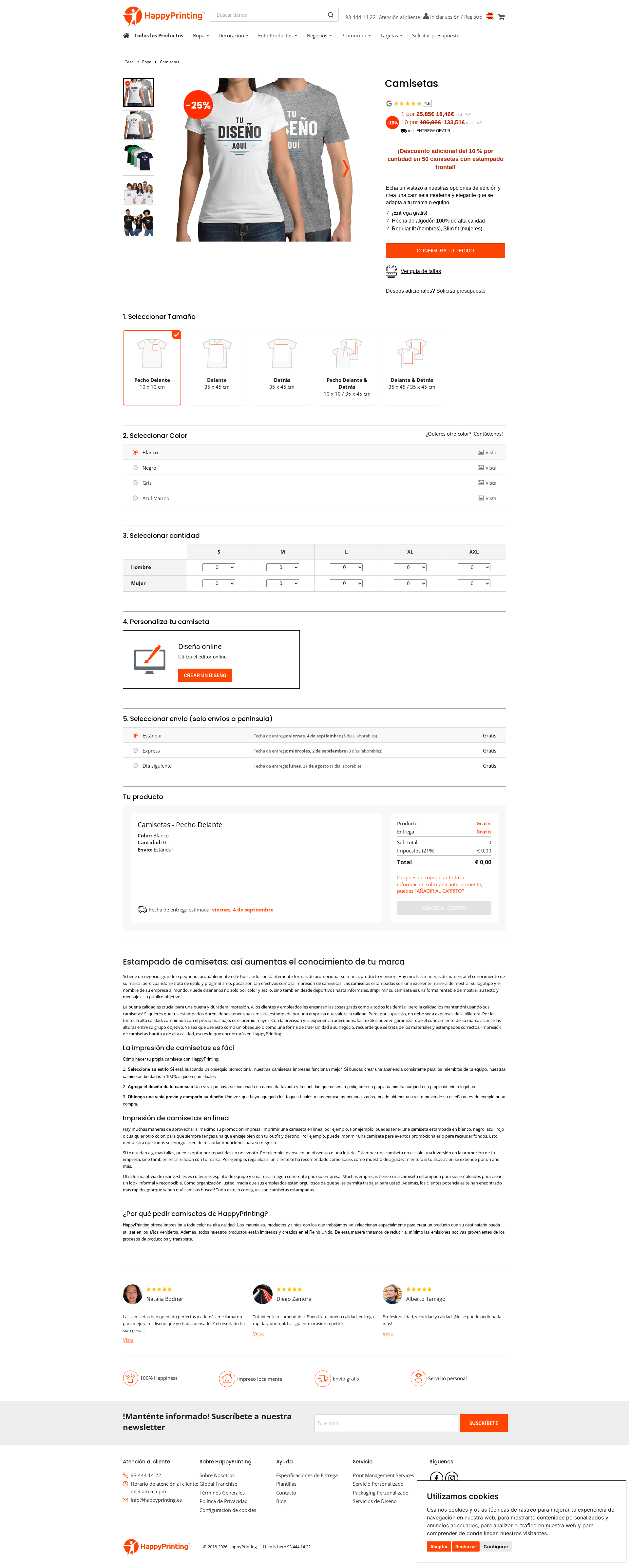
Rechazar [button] (465, 1546)
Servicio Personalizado (378, 1483)
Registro (473, 16)
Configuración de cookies (228, 1510)
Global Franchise (218, 1483)
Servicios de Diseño (375, 1501)
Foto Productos (275, 35)
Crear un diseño (205, 675)
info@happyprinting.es (156, 1500)
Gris (147, 482)
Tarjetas (389, 35)
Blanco (150, 452)
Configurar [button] (496, 1546)
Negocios (317, 35)
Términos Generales (222, 1492)
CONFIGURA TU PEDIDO (445, 250)
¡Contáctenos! (487, 433)
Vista (491, 452)
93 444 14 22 (360, 17)
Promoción (353, 35)
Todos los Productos (158, 35)
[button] (345, 166)
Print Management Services (383, 1475)
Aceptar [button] (439, 1546)
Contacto (286, 1492)
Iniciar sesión (445, 16)
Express (151, 750)
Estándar (152, 735)
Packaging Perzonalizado (381, 1492)
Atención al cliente (399, 17)
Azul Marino (156, 498)
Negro (149, 467)
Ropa (198, 35)
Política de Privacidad (224, 1501)
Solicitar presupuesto (436, 35)
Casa (129, 62)
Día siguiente (157, 765)
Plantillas (286, 1483)
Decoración (231, 35)
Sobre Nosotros (217, 1475)
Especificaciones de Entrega (307, 1475)
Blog (281, 1501)
